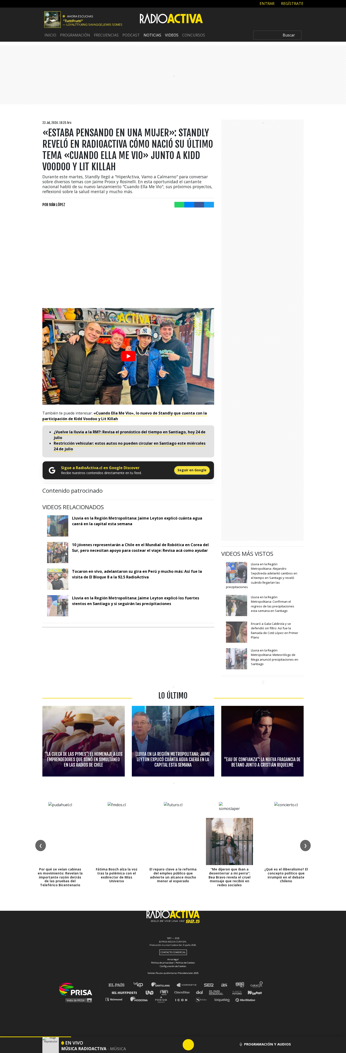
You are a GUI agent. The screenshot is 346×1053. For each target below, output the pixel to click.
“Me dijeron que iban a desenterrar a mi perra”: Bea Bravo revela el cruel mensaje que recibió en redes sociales (229, 877)
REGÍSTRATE (291, 3)
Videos (171, 35)
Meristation (246, 999)
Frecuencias (106, 35)
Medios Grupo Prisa (77, 1000)
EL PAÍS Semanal (218, 992)
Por (53, 204)
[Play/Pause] (188, 1044)
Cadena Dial (201, 992)
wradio (165, 992)
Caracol (257, 985)
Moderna (139, 999)
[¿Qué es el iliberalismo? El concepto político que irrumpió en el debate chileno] (286, 841)
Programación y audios (267, 1044)
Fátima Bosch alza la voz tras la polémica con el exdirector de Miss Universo (116, 875)
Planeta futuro (235, 992)
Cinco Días (183, 992)
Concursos (193, 35)
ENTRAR (266, 3)
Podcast (131, 35)
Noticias (152, 35)
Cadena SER (209, 985)
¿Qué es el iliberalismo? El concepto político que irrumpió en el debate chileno (286, 875)
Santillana (164, 985)
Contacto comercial (173, 952)
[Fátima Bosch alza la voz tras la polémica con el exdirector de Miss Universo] (116, 841)
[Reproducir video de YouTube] (128, 356)
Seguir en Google (191, 470)
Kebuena (252, 992)
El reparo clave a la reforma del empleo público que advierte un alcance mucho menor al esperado (173, 875)
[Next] (211, 1044)
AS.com (223, 985)
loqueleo (223, 999)
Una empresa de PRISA (77, 989)
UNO (151, 992)
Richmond (116, 999)
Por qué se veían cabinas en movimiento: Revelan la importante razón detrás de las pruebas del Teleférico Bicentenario (60, 877)
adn (239, 985)
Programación (75, 35)
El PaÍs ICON (182, 999)
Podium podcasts (162, 999)
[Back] (165, 1044)
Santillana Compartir (189, 985)
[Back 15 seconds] (177, 1044)
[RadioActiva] (171, 19)
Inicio (50, 35)
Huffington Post (125, 992)
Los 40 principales (142, 985)
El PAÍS (119, 985)
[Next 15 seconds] (199, 1044)
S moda (202, 999)
